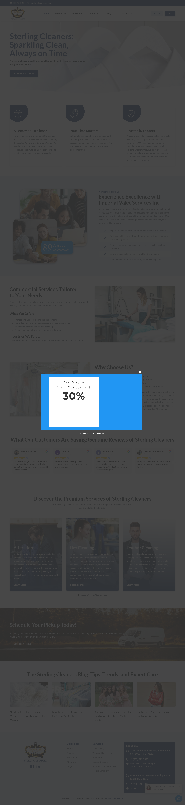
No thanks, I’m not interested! (91, 433)
